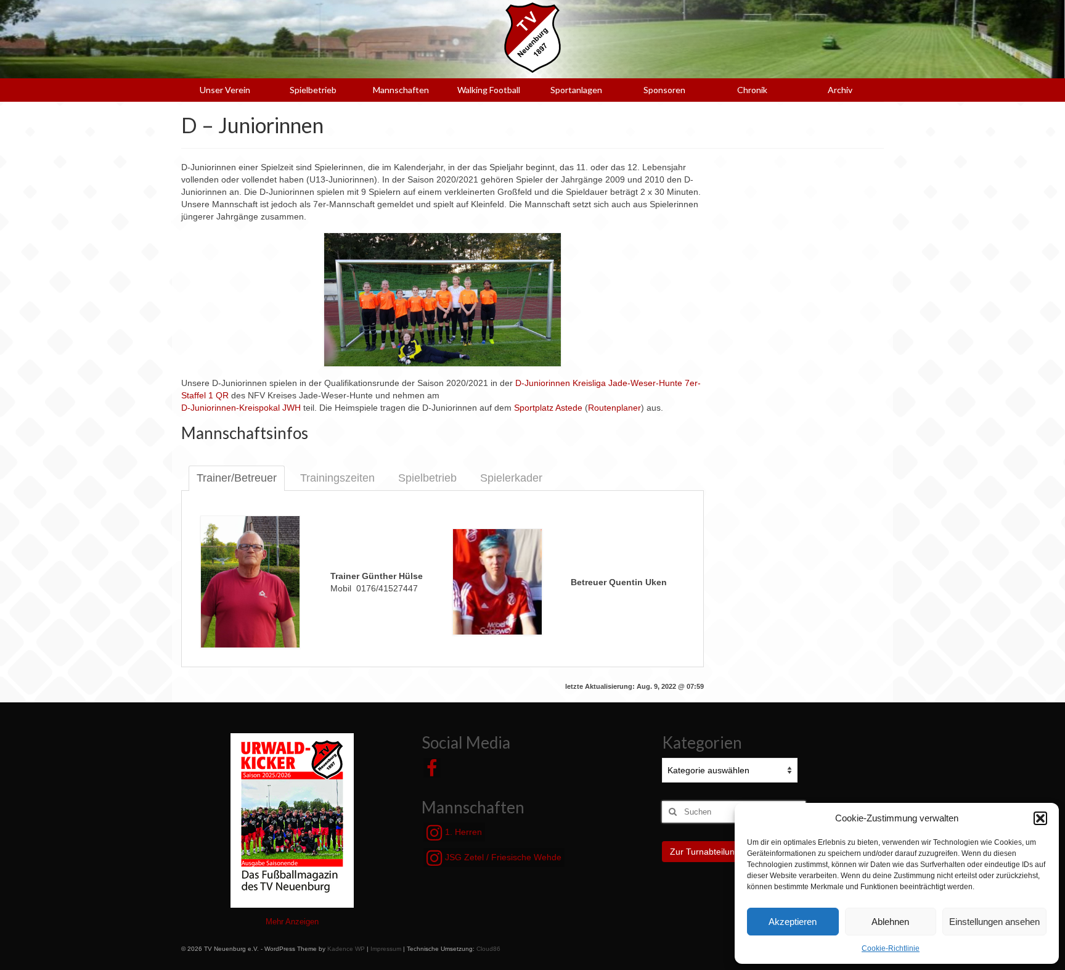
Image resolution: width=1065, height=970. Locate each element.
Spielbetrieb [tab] (427, 478)
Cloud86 (488, 948)
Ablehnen (890, 921)
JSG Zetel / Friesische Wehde (502, 857)
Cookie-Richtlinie (891, 948)
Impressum (385, 948)
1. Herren (462, 832)
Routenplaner (614, 408)
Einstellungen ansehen (994, 921)
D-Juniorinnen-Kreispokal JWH (241, 408)
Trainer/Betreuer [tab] (237, 478)
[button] (1040, 818)
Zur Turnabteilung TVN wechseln (734, 852)
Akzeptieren (793, 921)
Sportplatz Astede (548, 408)
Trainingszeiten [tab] (337, 478)
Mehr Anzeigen (292, 921)
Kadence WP (346, 948)
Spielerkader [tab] (511, 478)
